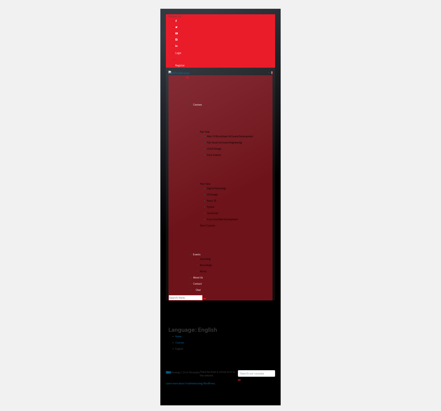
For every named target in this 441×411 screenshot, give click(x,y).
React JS (211, 200)
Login (178, 53)
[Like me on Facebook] (176, 21)
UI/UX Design (214, 148)
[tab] (167, 372)
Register (180, 65)
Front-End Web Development (222, 219)
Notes (203, 271)
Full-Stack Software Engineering (224, 142)
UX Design (212, 194)
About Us (198, 277)
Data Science (214, 155)
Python (210, 207)
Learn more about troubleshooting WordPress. (191, 383)
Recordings (206, 265)
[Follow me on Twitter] (176, 27)
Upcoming (205, 259)
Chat (198, 290)
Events (197, 254)
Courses (197, 104)
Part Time (205, 183)
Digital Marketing (216, 188)
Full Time (205, 131)
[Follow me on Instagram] (176, 39)
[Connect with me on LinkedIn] (176, 45)
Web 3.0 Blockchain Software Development (230, 136)
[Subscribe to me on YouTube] (176, 33)
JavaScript (212, 213)
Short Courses (207, 225)
